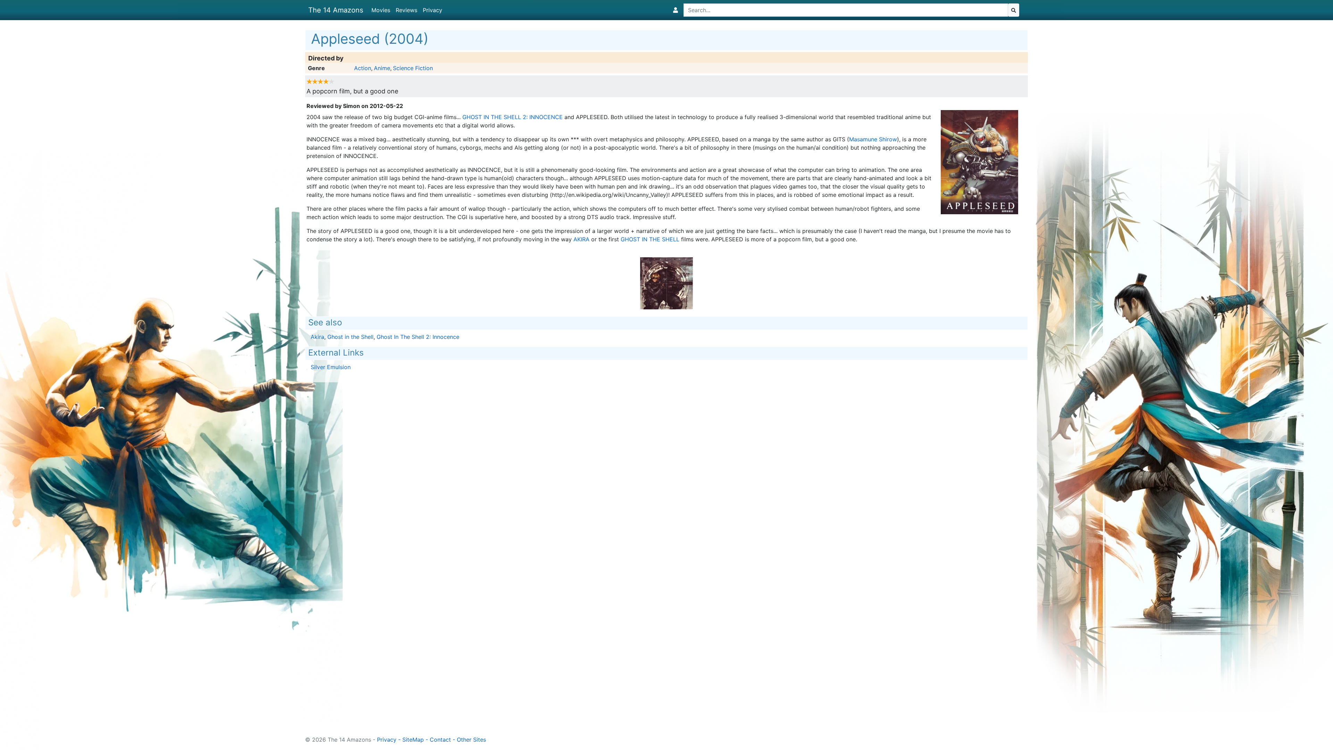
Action (362, 68)
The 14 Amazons (335, 10)
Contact (440, 739)
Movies (380, 10)
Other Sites (471, 739)
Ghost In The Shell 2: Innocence (512, 117)
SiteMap (413, 739)
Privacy (432, 10)
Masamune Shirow (873, 139)
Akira (581, 239)
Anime (382, 68)
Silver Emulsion (331, 367)
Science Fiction (413, 68)
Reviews (406, 10)
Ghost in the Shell (650, 239)
